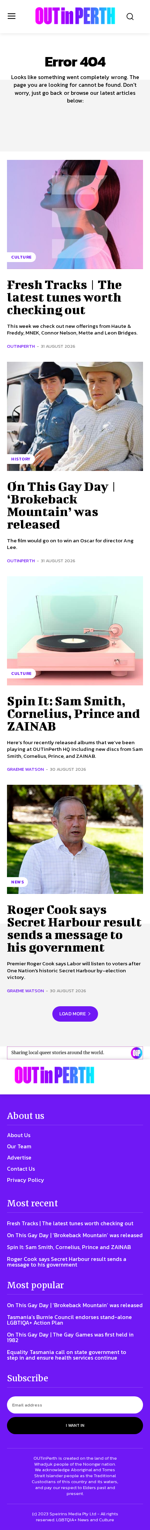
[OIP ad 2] (75, 1052)
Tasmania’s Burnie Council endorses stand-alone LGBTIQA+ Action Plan (69, 1320)
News (17, 882)
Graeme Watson (25, 769)
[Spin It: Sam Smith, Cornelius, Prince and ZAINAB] (75, 630)
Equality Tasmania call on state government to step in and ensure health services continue (66, 1355)
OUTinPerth (21, 346)
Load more (72, 1013)
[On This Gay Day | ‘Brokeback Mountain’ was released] (75, 416)
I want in (75, 1425)
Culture (21, 257)
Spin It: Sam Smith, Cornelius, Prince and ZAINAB (73, 713)
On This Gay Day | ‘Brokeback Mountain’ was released (62, 505)
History (21, 459)
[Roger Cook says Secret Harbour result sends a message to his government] (75, 839)
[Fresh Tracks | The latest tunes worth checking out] (75, 214)
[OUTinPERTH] (75, 15)
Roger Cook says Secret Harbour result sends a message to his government (74, 928)
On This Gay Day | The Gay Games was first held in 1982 (70, 1337)
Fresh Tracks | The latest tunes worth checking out (64, 297)
